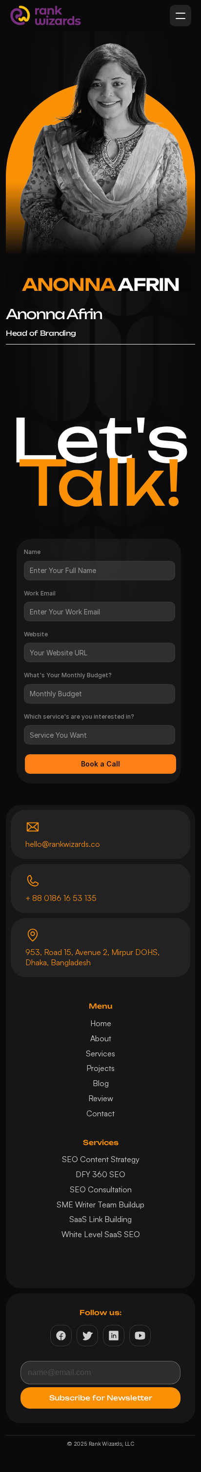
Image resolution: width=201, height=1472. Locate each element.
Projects (100, 1068)
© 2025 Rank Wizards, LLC (100, 1443)
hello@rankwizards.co (62, 844)
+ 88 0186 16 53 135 (61, 898)
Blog (101, 1083)
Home (100, 1023)
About (100, 1038)
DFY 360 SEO (100, 1174)
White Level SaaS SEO (100, 1234)
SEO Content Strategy (101, 1159)
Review (100, 1098)
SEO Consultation (101, 1189)
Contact (100, 1113)
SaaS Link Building (100, 1219)
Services (100, 1053)
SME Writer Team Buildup (100, 1204)
